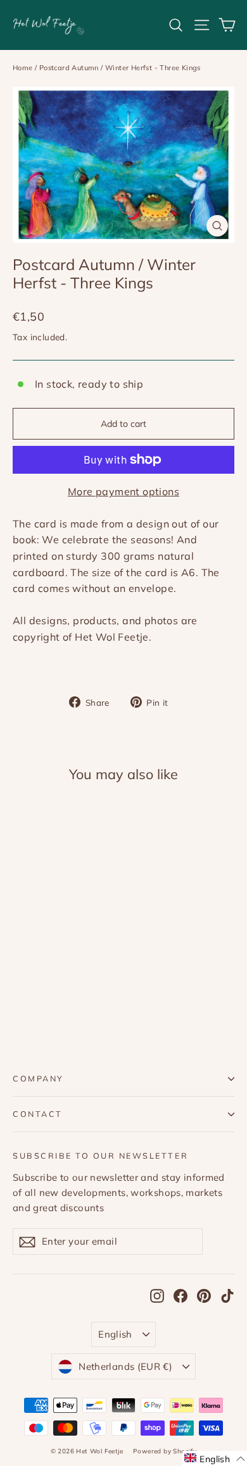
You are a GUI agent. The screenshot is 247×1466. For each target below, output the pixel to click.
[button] (214, 1458)
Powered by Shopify (164, 1451)
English (115, 1334)
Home (23, 67)
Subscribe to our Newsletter (100, 1155)
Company (38, 1078)
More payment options (123, 491)
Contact (38, 1114)
